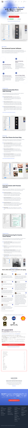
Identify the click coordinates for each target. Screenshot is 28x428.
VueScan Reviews (3, 413)
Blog (21, 1)
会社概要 (24, 1)
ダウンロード (13, 1)
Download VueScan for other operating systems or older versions (14, 21)
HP (8, 336)
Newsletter (2, 412)
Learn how (6, 256)
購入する (16, 1)
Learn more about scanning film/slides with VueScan (9, 112)
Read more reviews (14, 271)
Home (9, 1)
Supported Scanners (3, 408)
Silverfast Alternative (10, 414)
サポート (19, 1)
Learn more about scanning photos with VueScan (9, 158)
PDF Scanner (16, 415)
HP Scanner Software (24, 410)
